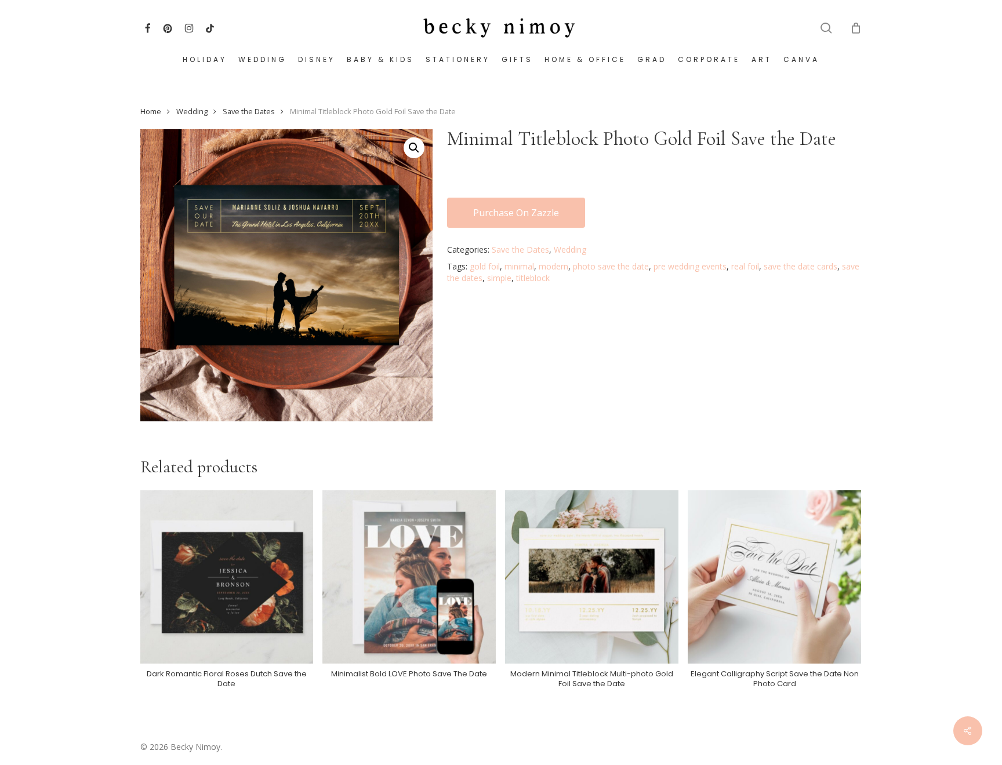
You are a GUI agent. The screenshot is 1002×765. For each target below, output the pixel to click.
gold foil (485, 266)
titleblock (533, 277)
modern (553, 266)
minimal (519, 266)
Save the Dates (249, 111)
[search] (826, 28)
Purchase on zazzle (516, 212)
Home (150, 111)
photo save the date (611, 266)
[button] (414, 147)
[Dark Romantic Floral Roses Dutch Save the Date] (227, 577)
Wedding (192, 111)
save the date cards (800, 266)
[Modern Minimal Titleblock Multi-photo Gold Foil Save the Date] (591, 577)
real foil (745, 266)
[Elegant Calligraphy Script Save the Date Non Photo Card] (774, 577)
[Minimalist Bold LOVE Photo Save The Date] (409, 577)
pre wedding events (690, 266)
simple (499, 277)
